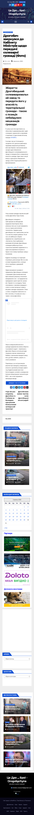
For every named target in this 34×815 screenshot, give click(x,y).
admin (9, 418)
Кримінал (12, 811)
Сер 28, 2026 (10, 729)
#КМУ (21, 61)
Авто (29, 808)
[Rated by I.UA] (17, 794)
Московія (8, 757)
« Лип (5, 528)
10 (6, 513)
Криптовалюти (6, 808)
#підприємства (7, 63)
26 (13, 520)
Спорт (20, 808)
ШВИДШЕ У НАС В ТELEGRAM (17, 383)
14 (20, 513)
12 (13, 513)
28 (20, 520)
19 (13, 516)
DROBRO (13, 137)
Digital (17, 811)
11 (9, 513)
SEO (21, 811)
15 (24, 513)
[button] (28, 21)
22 (24, 516)
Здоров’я (25, 808)
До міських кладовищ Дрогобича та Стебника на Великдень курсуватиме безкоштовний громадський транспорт (11, 400)
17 (6, 516)
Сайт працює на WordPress (9, 800)
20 (17, 516)
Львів (16, 804)
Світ (13, 808)
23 (28, 516)
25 (9, 520)
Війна (16, 808)
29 (24, 520)
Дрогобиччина (10, 804)
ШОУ (8, 811)
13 (17, 513)
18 (9, 516)
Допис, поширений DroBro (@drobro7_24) (18, 339)
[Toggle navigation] (16, 21)
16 (28, 513)
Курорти (25, 804)
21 (20, 516)
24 (6, 520)
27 (17, 520)
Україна (7, 722)
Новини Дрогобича (8, 32)
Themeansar (28, 800)
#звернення (16, 61)
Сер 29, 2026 (10, 711)
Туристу (25, 811)
